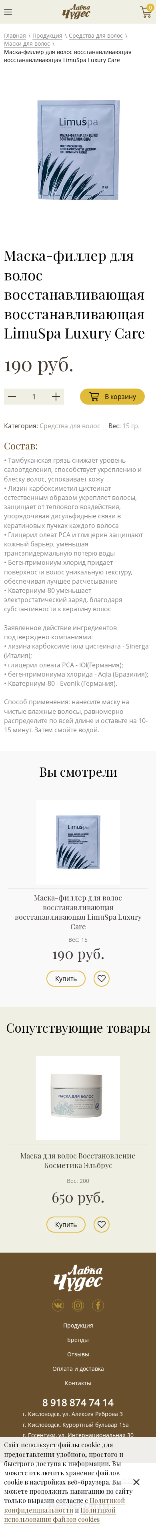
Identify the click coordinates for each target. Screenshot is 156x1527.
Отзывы (78, 1354)
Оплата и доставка (78, 1368)
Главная (15, 35)
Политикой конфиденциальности (64, 1505)
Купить (66, 978)
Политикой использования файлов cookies (60, 1514)
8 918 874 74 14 (78, 1402)
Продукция (47, 35)
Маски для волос (27, 43)
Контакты (78, 1383)
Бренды (78, 1340)
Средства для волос (96, 35)
